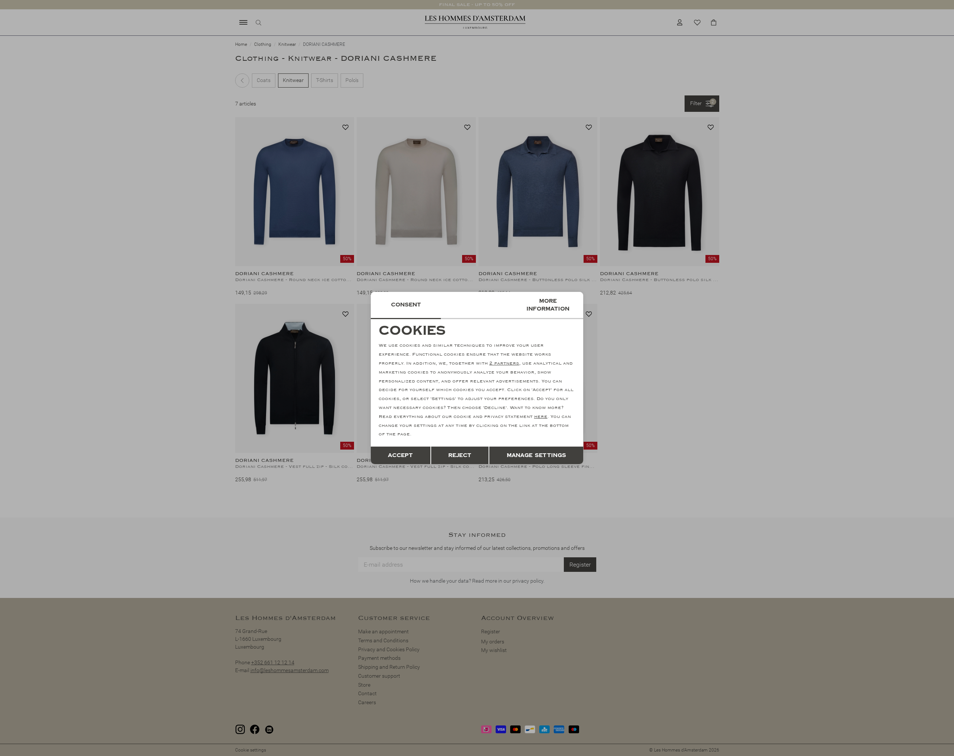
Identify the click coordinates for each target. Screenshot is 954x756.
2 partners (504, 363)
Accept (400, 455)
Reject (459, 455)
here (540, 416)
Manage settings (536, 455)
